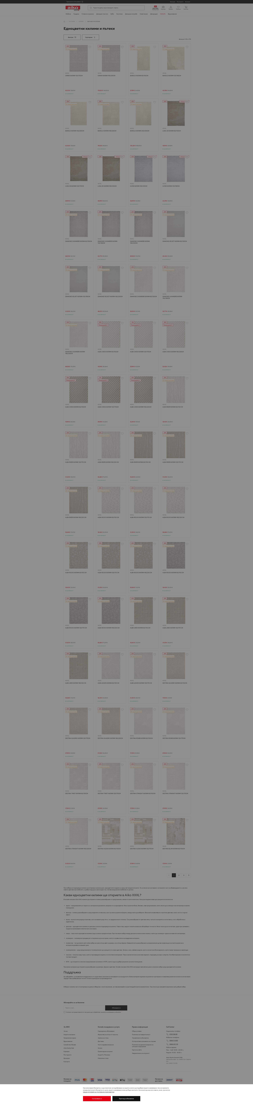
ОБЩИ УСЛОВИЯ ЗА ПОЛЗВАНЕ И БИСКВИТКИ (98, 1092)
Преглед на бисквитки (126, 1099)
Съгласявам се (97, 1099)
